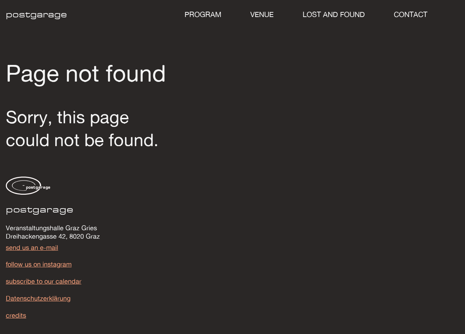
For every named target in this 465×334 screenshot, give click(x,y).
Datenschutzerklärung (38, 298)
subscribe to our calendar (43, 281)
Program (203, 14)
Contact (410, 14)
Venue (262, 14)
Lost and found (334, 14)
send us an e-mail (32, 247)
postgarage (36, 14)
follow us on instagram (39, 264)
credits (16, 315)
